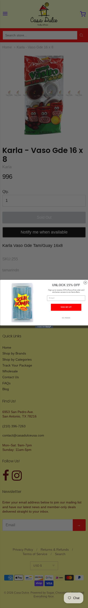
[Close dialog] (85, 282)
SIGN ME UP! (66, 307)
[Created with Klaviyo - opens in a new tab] (44, 326)
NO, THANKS (66, 318)
